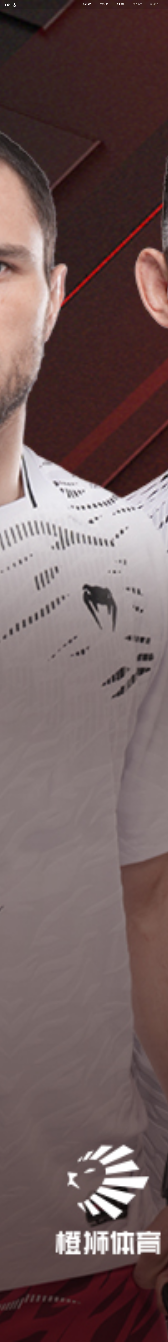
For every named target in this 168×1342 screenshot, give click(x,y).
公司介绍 (87, 4)
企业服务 (121, 4)
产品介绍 (104, 4)
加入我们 (154, 4)
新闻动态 (137, 4)
